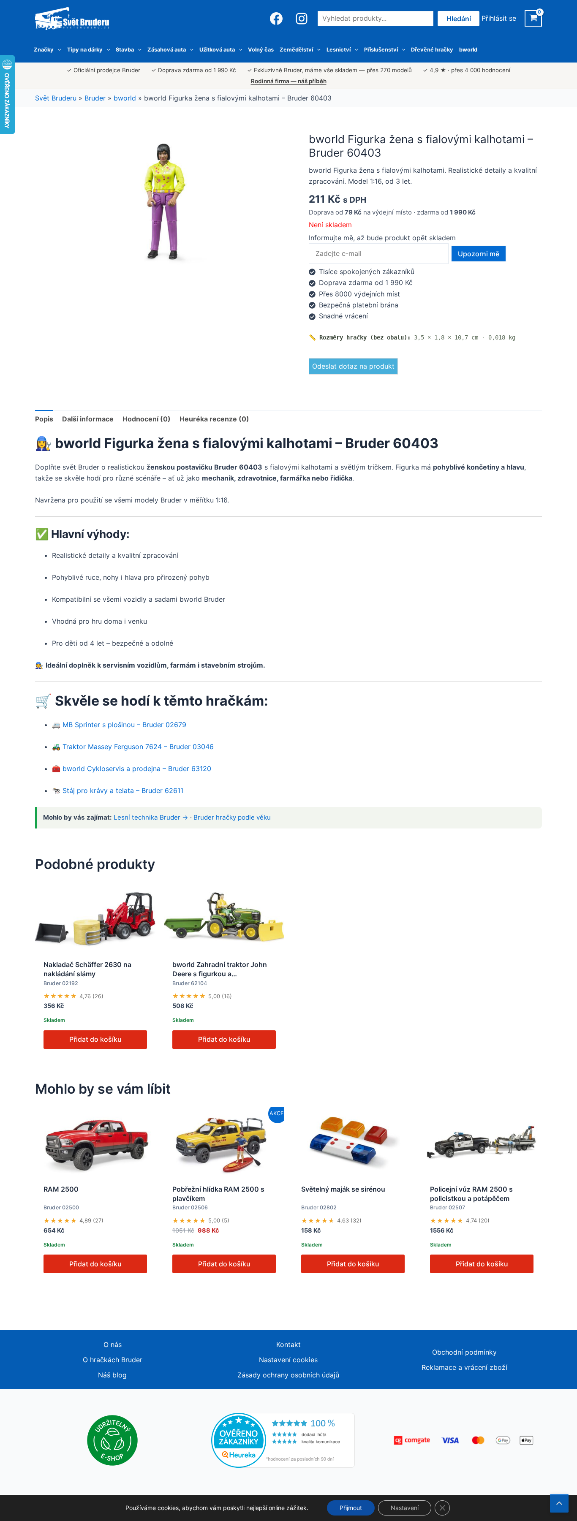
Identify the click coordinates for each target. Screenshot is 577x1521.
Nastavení (405, 1507)
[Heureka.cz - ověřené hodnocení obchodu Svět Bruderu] (283, 1440)
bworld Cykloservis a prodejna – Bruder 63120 (137, 768)
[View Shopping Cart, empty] (533, 18)
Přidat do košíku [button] (95, 1039)
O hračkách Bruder (112, 1359)
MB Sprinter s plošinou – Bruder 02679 (124, 724)
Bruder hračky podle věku (232, 817)
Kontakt (288, 1344)
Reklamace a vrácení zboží (464, 1367)
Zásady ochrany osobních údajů (288, 1375)
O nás (112, 1344)
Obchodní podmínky (464, 1352)
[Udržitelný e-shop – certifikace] (112, 1440)
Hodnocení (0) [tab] (146, 419)
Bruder (95, 98)
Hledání (458, 18)
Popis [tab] (44, 419)
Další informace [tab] (88, 419)
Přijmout (351, 1507)
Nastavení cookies (288, 1359)
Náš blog (112, 1375)
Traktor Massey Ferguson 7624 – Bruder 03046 (138, 746)
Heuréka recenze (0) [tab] (214, 419)
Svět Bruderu (55, 98)
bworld (125, 98)
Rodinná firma (289, 81)
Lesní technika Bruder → (151, 817)
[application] (57, 49)
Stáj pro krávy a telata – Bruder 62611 (123, 790)
